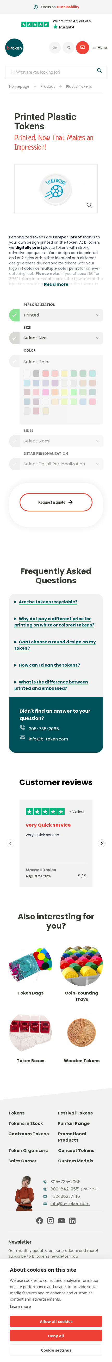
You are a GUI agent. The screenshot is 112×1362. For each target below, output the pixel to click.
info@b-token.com (48, 739)
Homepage (19, 86)
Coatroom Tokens (28, 1134)
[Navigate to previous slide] (10, 843)
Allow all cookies (56, 1321)
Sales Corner (22, 1161)
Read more (56, 284)
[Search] (99, 71)
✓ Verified (76, 811)
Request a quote (51, 502)
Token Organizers (28, 1151)
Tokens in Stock (25, 1123)
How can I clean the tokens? (49, 665)
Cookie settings (56, 1350)
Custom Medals (75, 1161)
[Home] (14, 48)
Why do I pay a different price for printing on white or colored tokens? (54, 622)
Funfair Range (74, 1123)
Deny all (56, 1335)
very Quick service (48, 825)
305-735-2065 (43, 729)
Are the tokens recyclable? (48, 602)
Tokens (16, 1113)
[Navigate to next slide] (101, 843)
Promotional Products (72, 1137)
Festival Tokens (75, 1113)
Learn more (20, 1306)
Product (48, 86)
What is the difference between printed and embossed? (51, 685)
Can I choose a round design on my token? (55, 645)
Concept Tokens (76, 1151)
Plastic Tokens (79, 86)
